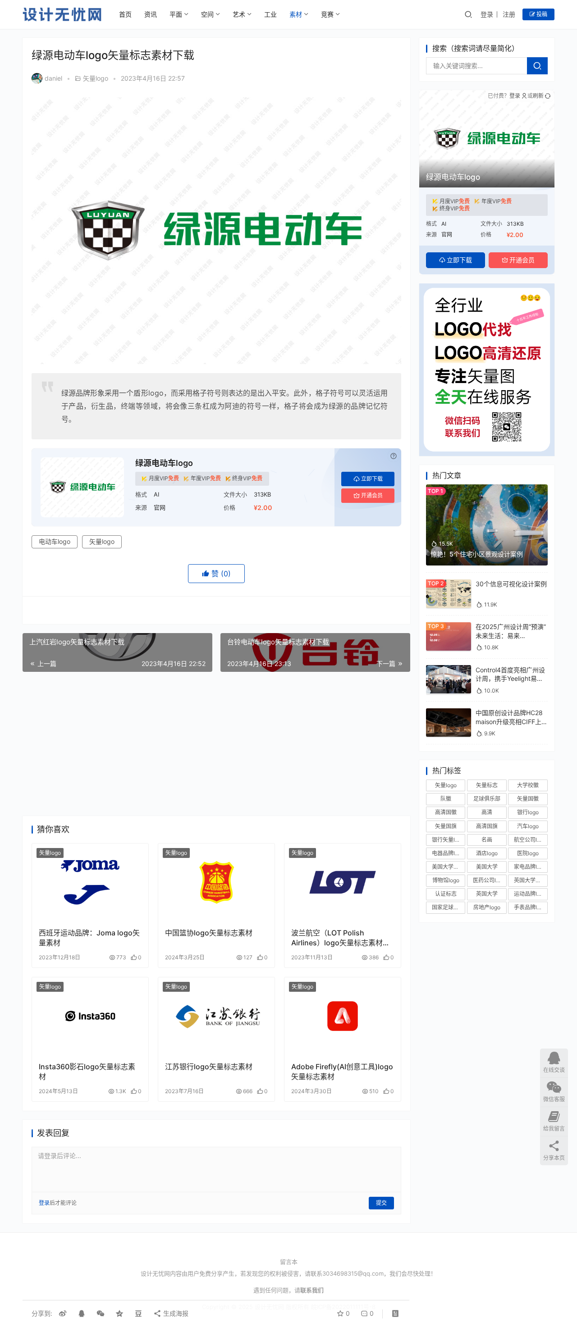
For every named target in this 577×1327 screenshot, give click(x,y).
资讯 (150, 14)
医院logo (528, 853)
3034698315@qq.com (353, 1273)
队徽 (445, 798)
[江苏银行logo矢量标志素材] (216, 1016)
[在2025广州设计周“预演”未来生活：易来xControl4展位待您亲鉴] (448, 626)
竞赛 (327, 14)
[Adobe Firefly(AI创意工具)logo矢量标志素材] (342, 1016)
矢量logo (95, 78)
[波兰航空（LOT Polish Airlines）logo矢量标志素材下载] (342, 882)
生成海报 (174, 1313)
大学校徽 (528, 785)
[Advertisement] (216, 744)
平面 (175, 14)
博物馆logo (445, 880)
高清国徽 (446, 812)
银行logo (528, 812)
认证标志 (446, 893)
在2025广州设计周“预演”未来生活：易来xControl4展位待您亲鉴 (511, 635)
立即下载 (372, 478)
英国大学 (487, 893)
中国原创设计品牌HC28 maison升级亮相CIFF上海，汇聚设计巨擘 (509, 721)
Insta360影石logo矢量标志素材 (87, 1071)
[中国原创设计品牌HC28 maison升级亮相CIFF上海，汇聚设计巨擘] (448, 712)
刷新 (538, 95)
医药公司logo (489, 880)
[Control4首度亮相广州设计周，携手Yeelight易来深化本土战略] (448, 669)
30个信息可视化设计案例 (511, 584)
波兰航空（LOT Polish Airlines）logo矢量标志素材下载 (340, 938)
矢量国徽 (528, 798)
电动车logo (54, 541)
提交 (381, 1202)
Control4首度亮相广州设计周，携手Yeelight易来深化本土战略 (510, 678)
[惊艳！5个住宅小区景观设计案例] (487, 488)
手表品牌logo (530, 907)
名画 (486, 839)
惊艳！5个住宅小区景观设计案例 (476, 554)
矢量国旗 (446, 825)
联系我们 (312, 1290)
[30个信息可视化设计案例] (448, 584)
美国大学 (487, 866)
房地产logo (486, 907)
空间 (207, 14)
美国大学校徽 (448, 866)
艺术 (239, 14)
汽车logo (528, 825)
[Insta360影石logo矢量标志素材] (90, 1016)
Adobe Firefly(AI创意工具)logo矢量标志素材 (342, 1071)
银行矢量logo (448, 839)
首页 (125, 14)
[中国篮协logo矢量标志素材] (216, 882)
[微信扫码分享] (100, 1313)
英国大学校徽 (530, 880)
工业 (270, 14)
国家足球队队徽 (448, 907)
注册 (509, 14)
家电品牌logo (530, 866)
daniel (53, 78)
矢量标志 (487, 785)
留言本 (289, 1261)
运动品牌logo (530, 893)
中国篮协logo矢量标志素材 (208, 932)
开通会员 (372, 495)
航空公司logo (530, 839)
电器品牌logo (448, 853)
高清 (486, 812)
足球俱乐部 (486, 798)
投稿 (541, 14)
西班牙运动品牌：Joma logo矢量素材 (89, 937)
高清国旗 (487, 825)
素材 (295, 14)
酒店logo (487, 853)
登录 (487, 14)
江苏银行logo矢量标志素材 (208, 1066)
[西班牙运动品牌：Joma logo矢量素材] (90, 882)
